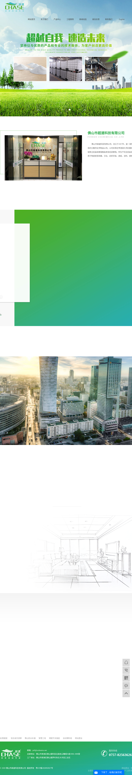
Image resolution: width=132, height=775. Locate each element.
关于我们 (44, 19)
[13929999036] (126, 670)
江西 (128, 771)
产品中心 (57, 19)
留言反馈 (96, 19)
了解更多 (20, 654)
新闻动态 (83, 19)
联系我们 (108, 19)
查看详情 (12, 303)
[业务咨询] (126, 662)
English (122, 19)
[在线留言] (126, 685)
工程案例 (70, 19)
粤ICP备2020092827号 (44, 768)
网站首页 (31, 19)
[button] (62, 110)
